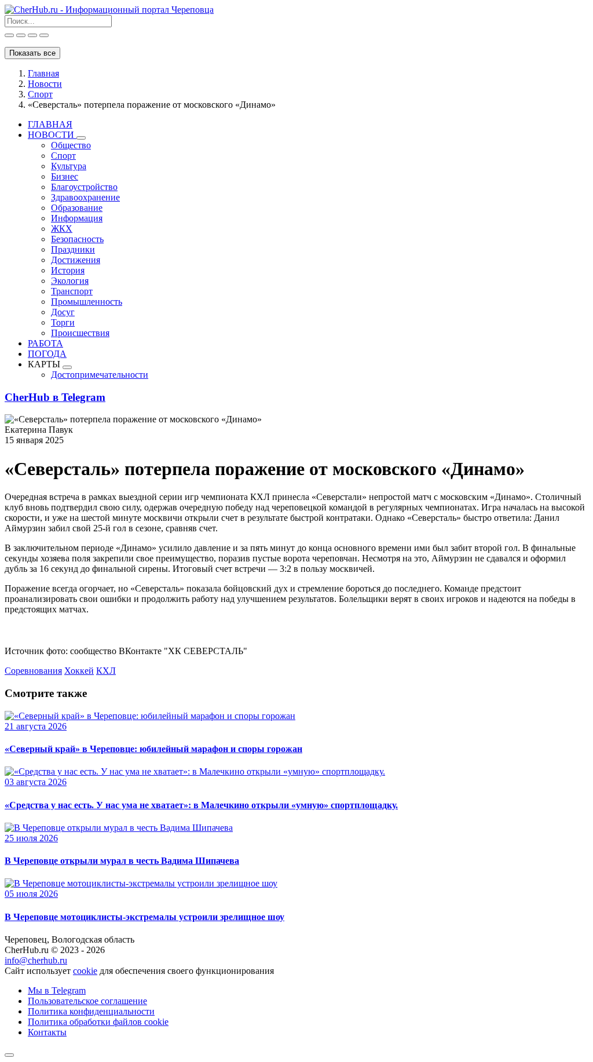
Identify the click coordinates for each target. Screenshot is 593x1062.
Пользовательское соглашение (87, 1001)
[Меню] (44, 35)
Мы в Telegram (57, 990)
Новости (45, 84)
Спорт (40, 94)
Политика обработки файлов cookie (98, 1022)
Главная (43, 73)
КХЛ (106, 671)
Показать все (32, 53)
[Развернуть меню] (81, 138)
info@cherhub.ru (36, 960)
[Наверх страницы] (9, 1055)
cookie (85, 971)
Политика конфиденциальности (91, 1011)
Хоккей (79, 671)
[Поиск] (9, 35)
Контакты (47, 1032)
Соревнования (33, 671)
